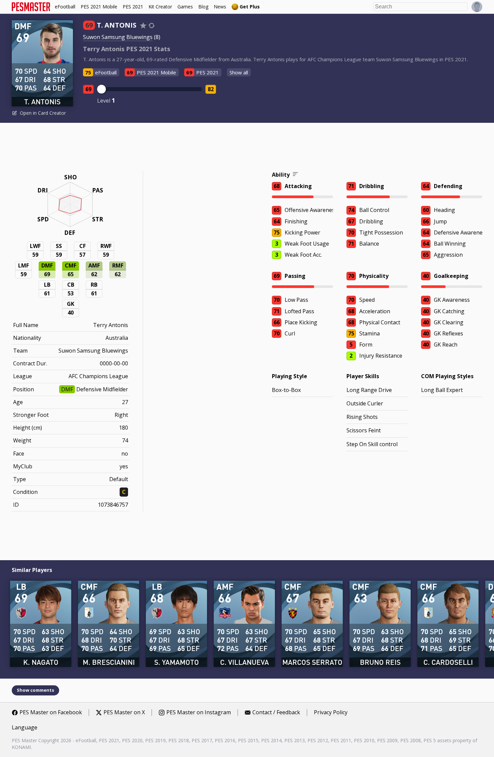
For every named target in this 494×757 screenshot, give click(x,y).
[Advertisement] (247, 148)
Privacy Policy (330, 712)
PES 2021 (133, 6)
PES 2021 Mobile (99, 6)
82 (211, 89)
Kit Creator (160, 6)
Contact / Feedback (276, 712)
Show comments (35, 690)
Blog (203, 6)
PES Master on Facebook (50, 712)
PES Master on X (124, 712)
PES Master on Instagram (198, 712)
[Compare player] (151, 25)
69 (88, 89)
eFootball (65, 6)
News (220, 6)
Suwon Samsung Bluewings (118, 37)
